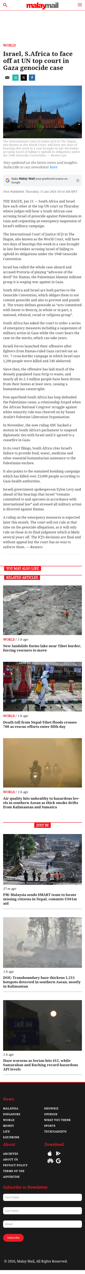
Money (8, 1125)
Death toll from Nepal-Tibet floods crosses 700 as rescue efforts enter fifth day (40, 724)
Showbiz (51, 1108)
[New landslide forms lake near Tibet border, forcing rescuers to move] (42, 610)
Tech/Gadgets (55, 1131)
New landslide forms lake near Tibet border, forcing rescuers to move (42, 648)
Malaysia (10, 1108)
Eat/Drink (11, 1137)
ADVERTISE (11, 1176)
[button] (77, 180)
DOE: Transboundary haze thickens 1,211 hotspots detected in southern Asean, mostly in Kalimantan (42, 982)
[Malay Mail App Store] (49, 1156)
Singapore (11, 1114)
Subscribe (13, 1237)
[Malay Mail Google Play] (58, 1156)
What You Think (57, 1120)
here (53, 167)
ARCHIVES (10, 1153)
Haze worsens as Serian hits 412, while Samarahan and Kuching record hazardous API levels (40, 1065)
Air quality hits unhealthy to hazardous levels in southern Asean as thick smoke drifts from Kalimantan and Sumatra (41, 802)
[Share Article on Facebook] (32, 79)
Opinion (51, 1114)
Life (6, 1131)
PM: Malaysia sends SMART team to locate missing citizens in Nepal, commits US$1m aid (40, 899)
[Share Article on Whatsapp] (15, 79)
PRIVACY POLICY (15, 1165)
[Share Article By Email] (7, 79)
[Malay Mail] (42, 8)
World (9, 45)
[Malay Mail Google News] (58, 1164)
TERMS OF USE (14, 1171)
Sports (49, 1125)
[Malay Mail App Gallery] (50, 1164)
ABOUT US (10, 1159)
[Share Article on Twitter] (24, 79)
